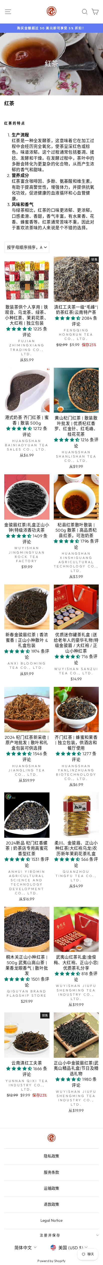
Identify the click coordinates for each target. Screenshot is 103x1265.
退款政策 (51, 1204)
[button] (19, 328)
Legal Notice (51, 1220)
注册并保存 (50, 1235)
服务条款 (51, 1172)
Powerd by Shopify (51, 1261)
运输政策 (51, 1188)
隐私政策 (51, 1156)
